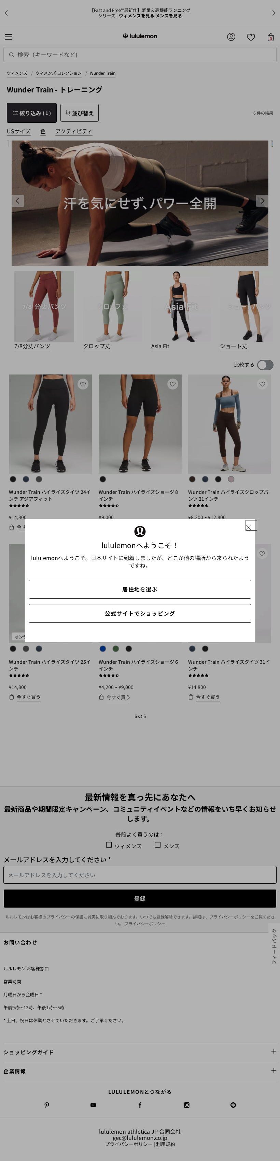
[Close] (251, 525)
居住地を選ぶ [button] (139, 589)
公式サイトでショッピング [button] (140, 613)
